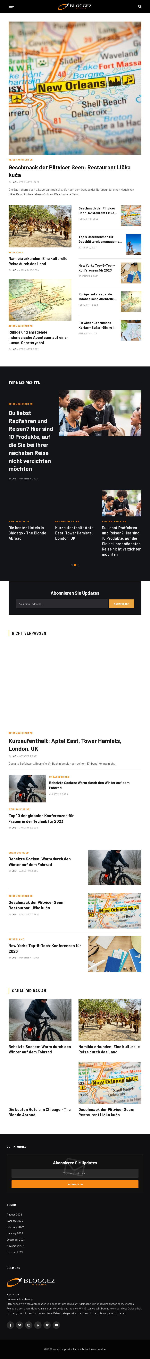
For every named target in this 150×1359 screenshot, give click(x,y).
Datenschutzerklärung (20, 1299)
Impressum (13, 1294)
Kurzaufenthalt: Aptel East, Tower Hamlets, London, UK (75, 533)
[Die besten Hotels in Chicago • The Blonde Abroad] (28, 503)
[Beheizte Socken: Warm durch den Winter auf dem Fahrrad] (27, 789)
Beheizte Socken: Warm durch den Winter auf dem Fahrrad (89, 785)
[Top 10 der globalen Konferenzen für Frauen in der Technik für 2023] (114, 824)
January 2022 (15, 1233)
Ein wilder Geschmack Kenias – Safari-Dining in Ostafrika (97, 325)
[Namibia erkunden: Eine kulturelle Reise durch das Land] (40, 226)
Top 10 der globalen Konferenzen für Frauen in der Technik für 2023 (41, 818)
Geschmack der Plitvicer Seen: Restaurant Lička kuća (69, 171)
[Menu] (11, 6)
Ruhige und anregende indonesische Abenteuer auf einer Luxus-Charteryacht (38, 337)
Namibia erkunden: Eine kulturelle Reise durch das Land (38, 261)
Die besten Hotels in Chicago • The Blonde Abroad (27, 533)
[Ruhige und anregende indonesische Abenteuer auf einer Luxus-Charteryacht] (40, 300)
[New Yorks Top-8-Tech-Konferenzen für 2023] (131, 273)
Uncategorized (59, 777)
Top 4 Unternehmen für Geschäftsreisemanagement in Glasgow (100, 239)
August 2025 (14, 1214)
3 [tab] (78, 565)
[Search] (139, 6)
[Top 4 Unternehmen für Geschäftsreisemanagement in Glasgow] (136, 244)
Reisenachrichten (21, 326)
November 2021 (16, 1245)
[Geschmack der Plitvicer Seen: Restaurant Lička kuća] (75, 88)
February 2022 (15, 1227)
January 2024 (15, 1220)
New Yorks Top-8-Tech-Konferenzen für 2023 (97, 267)
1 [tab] (71, 565)
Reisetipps (16, 252)
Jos (14, 270)
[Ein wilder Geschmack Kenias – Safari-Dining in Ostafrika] (131, 330)
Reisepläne (16, 939)
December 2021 (16, 1239)
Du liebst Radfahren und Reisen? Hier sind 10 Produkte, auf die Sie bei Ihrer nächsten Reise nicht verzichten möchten (31, 440)
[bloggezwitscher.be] (75, 6)
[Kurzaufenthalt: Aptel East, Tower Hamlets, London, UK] (75, 503)
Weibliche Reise (19, 521)
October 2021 (15, 1252)
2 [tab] (75, 565)
